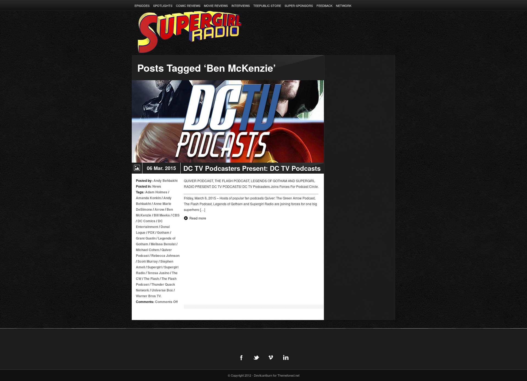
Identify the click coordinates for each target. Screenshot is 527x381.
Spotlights (162, 5)
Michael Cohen (147, 249)
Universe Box (162, 290)
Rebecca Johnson (165, 255)
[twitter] (256, 357)
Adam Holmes (156, 192)
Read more (197, 218)
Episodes (142, 5)
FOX (151, 232)
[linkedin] (285, 357)
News (156, 186)
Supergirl (154, 267)
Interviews (240, 5)
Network (343, 5)
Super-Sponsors (299, 5)
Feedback (324, 5)
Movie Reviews (216, 5)
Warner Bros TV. (148, 295)
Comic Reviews (188, 5)
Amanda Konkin (148, 197)
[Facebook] (241, 357)
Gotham (163, 232)
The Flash (151, 278)
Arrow (159, 209)
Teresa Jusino (158, 272)
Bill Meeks (162, 215)
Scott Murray (148, 261)
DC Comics (146, 220)
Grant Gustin (146, 238)
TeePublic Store (267, 5)
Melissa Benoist (163, 243)
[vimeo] (270, 357)
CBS (176, 215)
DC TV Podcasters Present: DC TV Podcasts (252, 168)
